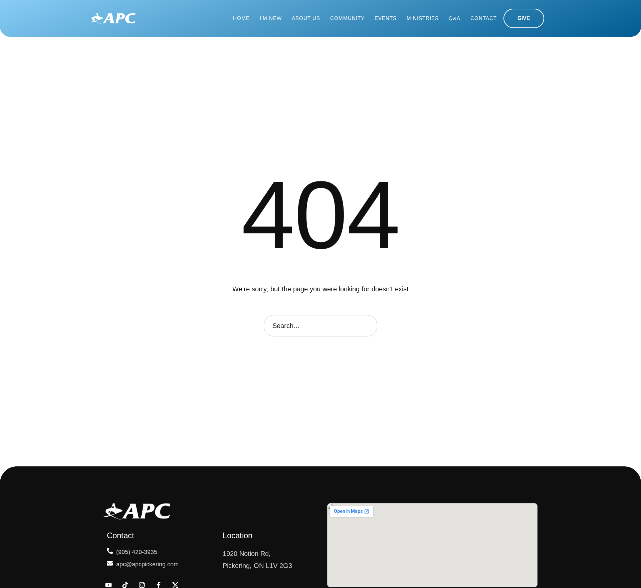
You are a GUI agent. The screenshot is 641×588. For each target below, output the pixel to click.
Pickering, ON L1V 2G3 (257, 565)
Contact (483, 18)
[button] (523, 18)
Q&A (454, 18)
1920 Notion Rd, (247, 553)
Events (386, 18)
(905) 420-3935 (136, 552)
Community (347, 18)
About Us (306, 18)
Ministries (423, 18)
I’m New (271, 18)
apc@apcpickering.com (147, 564)
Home (241, 18)
